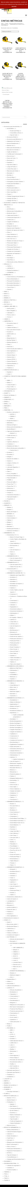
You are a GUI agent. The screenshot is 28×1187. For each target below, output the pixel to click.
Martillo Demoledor (15, 765)
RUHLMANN (7, 1161)
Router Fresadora (14, 647)
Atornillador (13, 581)
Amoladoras (13, 708)
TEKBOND (6, 1172)
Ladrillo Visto (13, 1042)
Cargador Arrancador (15, 729)
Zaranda (9, 289)
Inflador (12, 615)
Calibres (12, 683)
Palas (8, 471)
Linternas (9, 465)
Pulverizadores (14, 1013)
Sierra (11, 552)
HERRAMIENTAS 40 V (12, 562)
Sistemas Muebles (12, 363)
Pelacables (13, 844)
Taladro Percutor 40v (15, 566)
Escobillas (9, 224)
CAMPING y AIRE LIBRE (9, 306)
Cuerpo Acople (11, 384)
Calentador (10, 312)
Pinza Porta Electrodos (13, 179)
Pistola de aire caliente (16, 636)
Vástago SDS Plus (11, 200)
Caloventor (10, 930)
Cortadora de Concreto (16, 740)
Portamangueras (11, 389)
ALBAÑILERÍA (7, 274)
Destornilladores (14, 825)
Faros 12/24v (10, 386)
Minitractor (12, 676)
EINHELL (6, 403)
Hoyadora (12, 672)
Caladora (9, 325)
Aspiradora (13, 579)
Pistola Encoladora (14, 774)
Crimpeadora (13, 816)
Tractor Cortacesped (15, 571)
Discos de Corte (11, 158)
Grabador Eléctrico (15, 750)
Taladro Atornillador (15, 657)
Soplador (12, 655)
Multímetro (12, 689)
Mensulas (9, 526)
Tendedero (10, 1074)
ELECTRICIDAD (10, 937)
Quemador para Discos (13, 1070)
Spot (14, 968)
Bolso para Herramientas (13, 147)
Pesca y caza (10, 314)
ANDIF (5, 291)
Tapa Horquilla (13, 1119)
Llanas (8, 374)
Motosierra (13, 632)
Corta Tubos (13, 814)
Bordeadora (13, 585)
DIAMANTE (6, 397)
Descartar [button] (14, 6)
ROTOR (9, 1153)
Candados (9, 1167)
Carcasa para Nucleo (15, 1108)
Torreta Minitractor (11, 1157)
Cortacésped (13, 600)
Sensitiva (12, 782)
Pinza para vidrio (14, 848)
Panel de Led (16, 964)
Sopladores (13, 795)
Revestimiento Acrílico (15, 1062)
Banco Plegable (11, 310)
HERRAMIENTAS (8, 533)
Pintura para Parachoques (13, 247)
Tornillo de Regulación (15, 1121)
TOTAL (5, 1176)
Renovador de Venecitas (16, 1059)
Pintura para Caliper (12, 243)
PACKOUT (12, 433)
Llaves (11, 839)
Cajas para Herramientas (13, 431)
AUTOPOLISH (10, 209)
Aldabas (9, 507)
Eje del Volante (14, 1110)
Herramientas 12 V (11, 535)
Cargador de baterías (15, 731)
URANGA (12, 416)
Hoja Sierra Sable (11, 164)
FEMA (5, 408)
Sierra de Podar (14, 651)
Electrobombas (14, 742)
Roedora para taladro (12, 188)
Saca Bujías (10, 257)
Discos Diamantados (12, 279)
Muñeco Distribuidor (15, 1114)
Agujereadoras (13, 704)
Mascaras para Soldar (12, 171)
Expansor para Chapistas (13, 228)
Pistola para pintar (14, 643)
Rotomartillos (13, 645)
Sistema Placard (11, 361)
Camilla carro (10, 219)
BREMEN (6, 298)
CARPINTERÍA (7, 321)
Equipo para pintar (14, 746)
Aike (11, 1032)
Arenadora (12, 873)
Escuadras (9, 454)
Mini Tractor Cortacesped (16, 1007)
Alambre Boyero (11, 1100)
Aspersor (12, 808)
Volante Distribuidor (15, 1123)
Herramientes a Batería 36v (14, 896)
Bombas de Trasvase (15, 725)
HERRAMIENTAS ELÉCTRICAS (14, 698)
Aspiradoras (13, 712)
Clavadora (12, 875)
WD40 (11, 418)
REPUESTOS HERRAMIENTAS (11, 1127)
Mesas (8, 1023)
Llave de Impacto (14, 549)
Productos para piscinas (16, 1011)
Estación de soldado (12, 458)
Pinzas (11, 852)
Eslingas (9, 456)
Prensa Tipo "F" (11, 484)
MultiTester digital (14, 691)
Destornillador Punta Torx (16, 822)
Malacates (9, 469)
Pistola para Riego (14, 856)
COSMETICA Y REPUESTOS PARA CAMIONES (15, 376)
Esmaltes (12, 1038)
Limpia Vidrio (13, 621)
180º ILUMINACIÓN (17, 947)
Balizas (9, 382)
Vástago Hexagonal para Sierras (15, 196)
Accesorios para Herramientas (12, 126)
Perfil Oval (9, 346)
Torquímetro (10, 499)
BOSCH (6, 295)
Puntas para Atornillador (13, 183)
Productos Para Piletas (16, 1009)
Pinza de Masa (10, 177)
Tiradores (9, 367)
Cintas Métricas (14, 685)
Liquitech (12, 1047)
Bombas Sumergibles (15, 727)
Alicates (12, 803)
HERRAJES (6, 505)
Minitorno (12, 770)
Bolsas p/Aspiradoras (12, 1129)
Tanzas (9, 194)
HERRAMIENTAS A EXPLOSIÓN (14, 666)
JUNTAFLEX (10, 268)
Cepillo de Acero (11, 435)
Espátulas (9, 162)
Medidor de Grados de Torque (14, 240)
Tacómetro (13, 695)
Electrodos (10, 160)
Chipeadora (13, 994)
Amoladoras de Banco (15, 710)
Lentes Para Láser (11, 169)
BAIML (8, 380)
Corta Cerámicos (14, 812)
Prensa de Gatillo (11, 482)
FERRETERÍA (7, 410)
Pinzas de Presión (14, 854)
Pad (11, 1053)
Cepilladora (13, 734)
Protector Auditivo (11, 1169)
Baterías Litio (10, 145)
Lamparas (15, 958)
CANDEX (6, 319)
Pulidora (12, 776)
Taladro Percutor (14, 659)
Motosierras (13, 772)
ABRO (11, 1030)
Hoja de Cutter (13, 135)
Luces (14, 960)
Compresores (13, 736)
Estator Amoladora (11, 1136)
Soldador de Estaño (15, 791)
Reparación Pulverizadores (14, 1150)
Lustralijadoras (10, 901)
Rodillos (12, 1064)
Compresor (13, 594)
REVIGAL (9, 255)
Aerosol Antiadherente (12, 143)
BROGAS (6, 302)
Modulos (12, 973)
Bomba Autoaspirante (15, 721)
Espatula (9, 372)
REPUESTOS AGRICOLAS (10, 1095)
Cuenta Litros (13, 450)
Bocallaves (13, 810)
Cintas (8, 439)
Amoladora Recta (14, 871)
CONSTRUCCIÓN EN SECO (10, 370)
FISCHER (6, 501)
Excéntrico (12, 1112)
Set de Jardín (13, 1017)
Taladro (12, 554)
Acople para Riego (14, 130)
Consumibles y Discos (15, 133)
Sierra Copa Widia (11, 192)
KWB (8, 336)
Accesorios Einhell (11, 137)
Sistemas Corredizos (12, 530)
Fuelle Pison (10, 1138)
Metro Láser (13, 687)
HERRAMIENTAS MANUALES (14, 801)
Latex (11, 1045)
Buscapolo (12, 941)
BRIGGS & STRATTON (9, 300)
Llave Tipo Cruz (11, 238)
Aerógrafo (12, 869)
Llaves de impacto (11, 899)
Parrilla (8, 1026)
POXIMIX (9, 480)
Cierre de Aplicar (11, 518)
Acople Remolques (12, 420)
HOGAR (6, 920)
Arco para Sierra (14, 805)
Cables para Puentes (12, 215)
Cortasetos (13, 602)
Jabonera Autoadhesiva (13, 985)
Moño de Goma (11, 1125)
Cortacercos (13, 738)
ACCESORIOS (10, 128)
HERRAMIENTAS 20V (12, 556)
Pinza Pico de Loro (15, 850)
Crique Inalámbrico (14, 543)
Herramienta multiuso (15, 609)
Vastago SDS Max (11, 198)
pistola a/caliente (11, 907)
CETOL (11, 1034)
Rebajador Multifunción (16, 778)
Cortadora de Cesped (12, 935)
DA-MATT (6, 393)
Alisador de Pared (14, 706)
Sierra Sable (13, 653)
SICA (11, 977)
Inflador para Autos (12, 236)
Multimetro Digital (14, 975)
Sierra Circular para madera (14, 348)
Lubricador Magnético (12, 467)
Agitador (12, 1104)
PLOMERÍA (6, 1089)
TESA (5, 1174)
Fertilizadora (10, 1102)
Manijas (9, 522)
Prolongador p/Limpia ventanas (15, 181)
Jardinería (9, 987)
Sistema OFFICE (11, 359)
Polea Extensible (11, 477)
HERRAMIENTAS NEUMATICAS (14, 867)
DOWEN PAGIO (7, 399)
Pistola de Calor (11, 909)
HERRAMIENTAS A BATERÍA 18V (14, 573)
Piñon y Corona (11, 1146)
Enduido (12, 1036)
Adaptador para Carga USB (17, 575)
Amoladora (13, 577)
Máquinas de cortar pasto (16, 1004)
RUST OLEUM (13, 1066)
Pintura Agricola (14, 1055)
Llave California (14, 833)
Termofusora (13, 799)
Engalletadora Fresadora (16, 744)
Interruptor (9, 1140)
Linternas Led (13, 623)
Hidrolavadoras (14, 755)
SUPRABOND (10, 272)
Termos (9, 317)
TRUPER (6, 1180)
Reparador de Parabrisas (13, 253)
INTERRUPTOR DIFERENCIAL (17, 971)
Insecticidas (10, 983)
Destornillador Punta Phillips (17, 818)
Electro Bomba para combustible (15, 448)
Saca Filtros (10, 259)
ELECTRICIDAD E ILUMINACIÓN (17, 943)
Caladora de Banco (12, 327)
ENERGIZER (7, 406)
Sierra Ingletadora (11, 351)
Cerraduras (10, 516)
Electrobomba (13, 545)
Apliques (15, 949)
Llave (11, 547)
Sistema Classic (11, 355)
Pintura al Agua (13, 1057)
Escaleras (9, 452)
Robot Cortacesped (15, 560)
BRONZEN (9, 513)
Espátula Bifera (11, 979)
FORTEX (9, 266)
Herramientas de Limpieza (10, 918)
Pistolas (12, 892)
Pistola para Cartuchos (16, 638)
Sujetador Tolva (14, 1117)
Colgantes (15, 954)
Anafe (8, 922)
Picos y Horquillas (11, 473)
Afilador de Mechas (15, 702)
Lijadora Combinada (18, 759)
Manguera (12, 1002)
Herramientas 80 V (11, 568)
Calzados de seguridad (13, 1165)
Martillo (12, 628)
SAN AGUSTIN (13, 1068)
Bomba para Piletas (12, 926)
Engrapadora (13, 607)
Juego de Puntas (11, 166)
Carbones (9, 1134)
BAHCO (6, 293)
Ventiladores (10, 1076)
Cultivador (12, 604)
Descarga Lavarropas (12, 1091)
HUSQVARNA (13, 674)
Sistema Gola (10, 357)
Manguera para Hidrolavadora (14, 1142)
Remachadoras (11, 490)
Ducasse (9, 331)
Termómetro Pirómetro (13, 494)
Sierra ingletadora (11, 915)
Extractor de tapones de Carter (15, 230)
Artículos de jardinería (15, 990)
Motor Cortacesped (12, 1144)
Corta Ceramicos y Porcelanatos (15, 276)
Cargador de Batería (12, 221)
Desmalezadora (14, 1000)
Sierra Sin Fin (10, 353)
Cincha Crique (10, 437)
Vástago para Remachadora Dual (15, 1159)
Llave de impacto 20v (15, 558)
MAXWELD (6, 1083)
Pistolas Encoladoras (12, 270)
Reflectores (10, 488)
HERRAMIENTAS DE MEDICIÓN (14, 681)
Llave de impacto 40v (15, 564)
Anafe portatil (10, 308)
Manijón (9, 524)
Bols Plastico (13, 1106)
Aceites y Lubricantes (12, 412)
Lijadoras (12, 619)
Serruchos (12, 1015)
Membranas (13, 1051)
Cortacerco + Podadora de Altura (18, 596)
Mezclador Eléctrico (15, 767)
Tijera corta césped (15, 664)
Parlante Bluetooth (14, 634)
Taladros (12, 662)
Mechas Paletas (11, 340)
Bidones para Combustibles (14, 211)
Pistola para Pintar (14, 640)
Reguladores (10, 185)
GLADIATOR (7, 503)
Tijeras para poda (14, 1021)
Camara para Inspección (13, 217)
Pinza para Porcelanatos (13, 281)
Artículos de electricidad (16, 939)
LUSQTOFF (7, 1078)
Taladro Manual (14, 860)
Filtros (8, 232)
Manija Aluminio (11, 338)
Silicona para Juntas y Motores (15, 262)
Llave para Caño (14, 837)
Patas (8, 344)
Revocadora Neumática (13, 283)
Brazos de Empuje (11, 511)
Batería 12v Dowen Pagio (16, 537)
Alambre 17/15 (10, 1097)
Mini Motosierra (14, 630)
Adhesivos (6, 264)
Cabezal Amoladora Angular (14, 1131)
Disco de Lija (10, 156)
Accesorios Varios (11, 323)
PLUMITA (6, 1093)
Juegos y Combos (11, 463)
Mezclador (9, 173)
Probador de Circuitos (12, 249)
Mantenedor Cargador (15, 763)
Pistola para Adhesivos (13, 475)
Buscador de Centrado (13, 149)
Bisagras (9, 509)
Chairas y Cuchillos (12, 932)
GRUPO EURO (10, 334)
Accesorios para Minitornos (14, 139)
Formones (12, 829)
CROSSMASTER (8, 391)
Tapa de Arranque (11, 1155)
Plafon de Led (16, 966)
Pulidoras (9, 911)
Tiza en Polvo (10, 287)
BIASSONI (9, 422)
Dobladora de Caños (12, 446)
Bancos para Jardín (12, 924)
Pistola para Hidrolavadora (13, 1148)
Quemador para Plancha (13, 1072)
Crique (11, 877)
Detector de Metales (9, 395)
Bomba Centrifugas (15, 723)
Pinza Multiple (13, 846)
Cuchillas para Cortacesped (14, 154)
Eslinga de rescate (12, 226)
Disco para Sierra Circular (13, 329)
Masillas (12, 1049)
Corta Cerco (13, 998)
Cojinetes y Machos (12, 441)
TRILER (6, 1178)
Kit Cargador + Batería (15, 617)
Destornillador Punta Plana (16, 820)
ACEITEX (12, 414)
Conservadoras (14, 996)
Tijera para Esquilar (12, 496)
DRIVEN (6, 401)
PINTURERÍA (10, 1028)
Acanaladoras (13, 700)
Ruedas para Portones (12, 528)
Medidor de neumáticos (10, 1085)
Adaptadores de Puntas (13, 141)
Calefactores (10, 928)
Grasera (9, 461)
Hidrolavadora (13, 613)
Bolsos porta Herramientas (14, 427)
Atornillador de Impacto (16, 583)
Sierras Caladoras (14, 789)
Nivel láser (12, 693)
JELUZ (14, 956)
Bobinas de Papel (11, 425)
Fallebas (9, 520)
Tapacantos (10, 365)
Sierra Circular (13, 649)
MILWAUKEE (7, 1087)
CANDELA (15, 952)
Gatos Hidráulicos (11, 234)
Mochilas (9, 175)
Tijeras (11, 865)
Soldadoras (13, 793)
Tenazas (9, 492)
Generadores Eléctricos (16, 748)
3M (8, 207)
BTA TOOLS (7, 304)
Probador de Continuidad (13, 251)
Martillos (12, 841)
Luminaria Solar (17, 962)
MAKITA (6, 1081)
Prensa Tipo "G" (11, 486)
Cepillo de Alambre (12, 152)
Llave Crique (13, 835)
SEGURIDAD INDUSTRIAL (10, 1163)
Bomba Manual (10, 429)
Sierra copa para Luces (13, 190)
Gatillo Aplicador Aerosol (16, 1040)
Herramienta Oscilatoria (16, 611)
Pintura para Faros (11, 245)
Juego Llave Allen (14, 831)
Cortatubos (10, 444)
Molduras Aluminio (11, 342)
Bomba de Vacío (11, 213)
